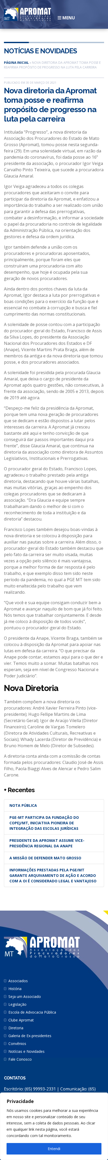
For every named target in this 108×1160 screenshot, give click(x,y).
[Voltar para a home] (27, 14)
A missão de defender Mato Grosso (45, 857)
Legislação (17, 1004)
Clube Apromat (21, 1020)
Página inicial (16, 62)
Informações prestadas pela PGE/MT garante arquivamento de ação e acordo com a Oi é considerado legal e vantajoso (52, 875)
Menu (68, 18)
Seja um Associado (24, 996)
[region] (54, 1126)
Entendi (54, 1148)
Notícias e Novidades (40, 51)
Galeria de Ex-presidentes (29, 1035)
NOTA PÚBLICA (23, 805)
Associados (18, 980)
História (14, 988)
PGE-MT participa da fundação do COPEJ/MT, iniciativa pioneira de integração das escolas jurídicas (44, 823)
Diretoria (15, 1027)
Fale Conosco (20, 1059)
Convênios (17, 1043)
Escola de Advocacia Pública (32, 1012)
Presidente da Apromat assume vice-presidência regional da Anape (46, 843)
